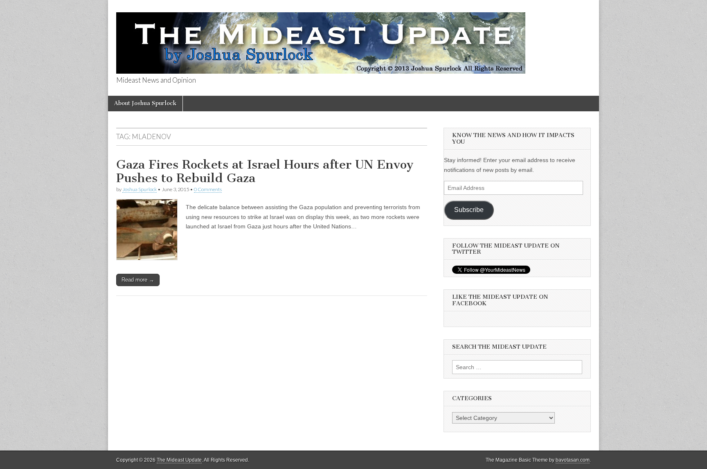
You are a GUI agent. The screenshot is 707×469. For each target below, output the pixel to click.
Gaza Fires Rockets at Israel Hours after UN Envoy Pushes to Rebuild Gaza (265, 171)
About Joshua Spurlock (145, 103)
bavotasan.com (573, 460)
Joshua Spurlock (139, 189)
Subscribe (469, 209)
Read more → (138, 280)
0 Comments (208, 189)
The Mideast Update (179, 460)
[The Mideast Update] (321, 38)
